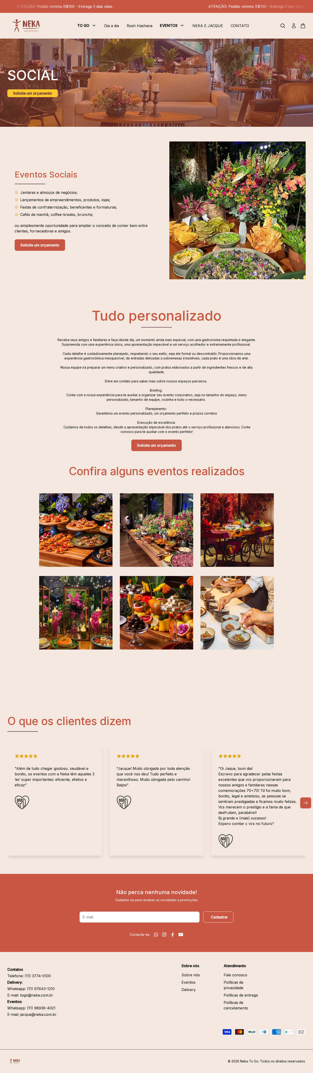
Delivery (188, 989)
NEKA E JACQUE (207, 25)
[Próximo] (305, 802)
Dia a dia (111, 25)
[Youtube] (181, 934)
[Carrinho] (303, 25)
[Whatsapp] (156, 934)
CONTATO (240, 25)
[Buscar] (282, 25)
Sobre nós (190, 975)
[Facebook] (172, 934)
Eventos (188, 982)
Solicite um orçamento (32, 93)
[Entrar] (294, 25)
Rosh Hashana (139, 25)
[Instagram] (164, 934)
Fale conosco (235, 975)
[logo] (28, 26)
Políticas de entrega (241, 995)
